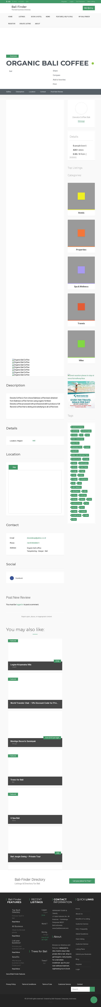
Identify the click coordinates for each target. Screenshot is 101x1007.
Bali (10, 71)
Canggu (14, 744)
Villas (81, 360)
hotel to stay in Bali (62, 951)
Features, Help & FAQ (64, 17)
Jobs (85, 491)
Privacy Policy (11, 984)
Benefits (75, 451)
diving (74, 467)
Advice (74, 435)
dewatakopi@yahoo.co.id (36, 538)
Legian (14, 667)
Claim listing (80, 939)
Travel (74, 511)
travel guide (76, 515)
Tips (86, 503)
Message (81, 121)
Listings (22, 17)
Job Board (76, 491)
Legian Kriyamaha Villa (20, 664)
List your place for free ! (82, 881)
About (37, 24)
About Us (79, 914)
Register (64, 1)
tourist (74, 507)
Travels (81, 323)
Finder (74, 471)
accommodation (77, 427)
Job (79, 483)
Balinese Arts (77, 447)
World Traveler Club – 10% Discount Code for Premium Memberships (42, 703)
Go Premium (80, 1)
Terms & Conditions (29, 984)
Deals (74, 463)
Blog (77, 959)
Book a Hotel (36, 17)
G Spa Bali (15, 818)
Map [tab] (14, 467)
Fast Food (83, 467)
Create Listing (25, 24)
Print (55, 84)
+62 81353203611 (33, 543)
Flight (82, 471)
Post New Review (57, 92)
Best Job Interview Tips (80, 455)
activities (75, 431)
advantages (86, 431)
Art (82, 435)
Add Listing (91, 1)
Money (74, 499)
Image (74, 479)
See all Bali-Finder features (15, 974)
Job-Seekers (76, 487)
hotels (81, 475)
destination (84, 463)
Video (86, 515)
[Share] (52, 675)
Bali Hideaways (77, 439)
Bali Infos (75, 443)
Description (20, 92)
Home (10, 17)
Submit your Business (83, 954)
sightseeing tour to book (61, 969)
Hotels (81, 213)
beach (87, 447)
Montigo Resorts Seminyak (23, 741)
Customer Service (82, 924)
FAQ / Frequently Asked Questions (82, 931)
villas (74, 519)
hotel (74, 475)
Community (76, 459)
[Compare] (55, 675)
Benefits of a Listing (83, 919)
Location (32, 92)
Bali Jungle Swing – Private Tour (25, 856)
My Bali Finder (84, 17)
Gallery (8, 92)
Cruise (86, 459)
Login (71, 1)
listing (74, 495)
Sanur (14, 820)
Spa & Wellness (81, 286)
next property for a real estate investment (61, 960)
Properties (81, 250)
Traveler (83, 511)
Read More (16, 922)
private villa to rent (58, 954)
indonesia (83, 479)
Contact (43, 92)
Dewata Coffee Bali (81, 117)
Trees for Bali (16, 780)
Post (89, 499)
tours (82, 507)
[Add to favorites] (59, 675)
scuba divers (76, 503)
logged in (19, 605)
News (48, 17)
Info (73, 483)
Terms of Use (47, 984)
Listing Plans (80, 949)
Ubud (14, 859)
